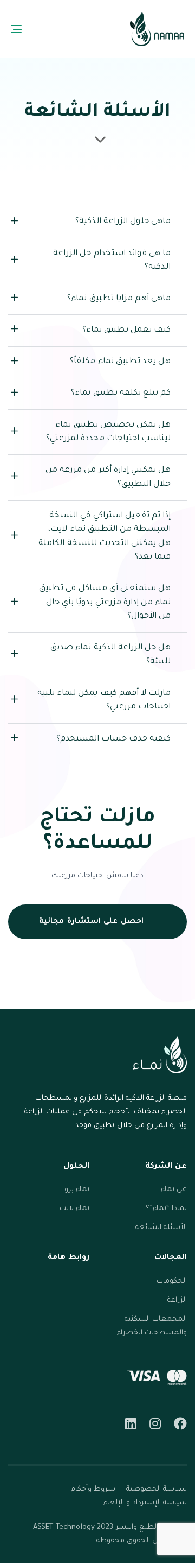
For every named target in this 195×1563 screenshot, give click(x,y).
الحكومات (172, 1281)
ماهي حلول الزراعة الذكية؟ (123, 221)
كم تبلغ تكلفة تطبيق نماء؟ (121, 393)
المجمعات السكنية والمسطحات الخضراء (152, 1326)
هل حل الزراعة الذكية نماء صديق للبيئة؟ (110, 655)
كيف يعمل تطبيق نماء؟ (126, 330)
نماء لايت (74, 1209)
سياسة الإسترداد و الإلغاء (145, 1503)
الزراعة (177, 1300)
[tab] (97, 222)
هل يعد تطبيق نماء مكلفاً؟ (120, 361)
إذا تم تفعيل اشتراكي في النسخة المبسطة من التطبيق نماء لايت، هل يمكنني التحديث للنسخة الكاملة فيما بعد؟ (104, 536)
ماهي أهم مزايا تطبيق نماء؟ (119, 298)
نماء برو (76, 1190)
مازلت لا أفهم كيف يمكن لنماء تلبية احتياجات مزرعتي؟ (104, 700)
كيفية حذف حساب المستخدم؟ (113, 739)
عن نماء (174, 1190)
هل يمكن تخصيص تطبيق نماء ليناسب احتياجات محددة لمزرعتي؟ (108, 432)
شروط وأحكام (93, 1489)
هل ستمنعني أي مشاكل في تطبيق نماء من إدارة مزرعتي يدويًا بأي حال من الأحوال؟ (105, 602)
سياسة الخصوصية (156, 1489)
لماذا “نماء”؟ (166, 1209)
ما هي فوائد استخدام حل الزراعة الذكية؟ (112, 261)
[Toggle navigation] (40, 29)
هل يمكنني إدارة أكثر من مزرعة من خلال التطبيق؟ (108, 477)
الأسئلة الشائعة (161, 1228)
